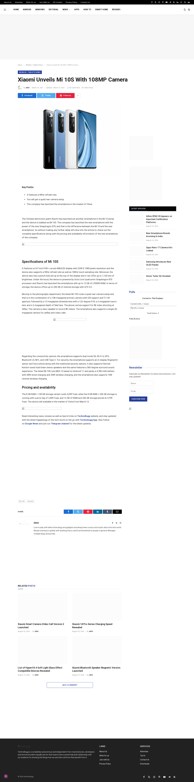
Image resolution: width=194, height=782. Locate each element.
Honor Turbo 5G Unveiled (158, 276)
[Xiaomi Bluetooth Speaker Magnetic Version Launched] (97, 650)
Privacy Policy (71, 2)
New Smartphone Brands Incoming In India (158, 235)
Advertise (19, 2)
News (65, 9)
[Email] (8, 214)
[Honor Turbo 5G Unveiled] (136, 279)
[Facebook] (8, 191)
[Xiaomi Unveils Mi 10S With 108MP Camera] (70, 176)
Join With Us (44, 2)
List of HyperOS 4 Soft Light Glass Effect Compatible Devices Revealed (40, 669)
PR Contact (57, 2)
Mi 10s (21, 501)
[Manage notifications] (6, 776)
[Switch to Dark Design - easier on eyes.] (184, 9)
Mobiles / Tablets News (30, 72)
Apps (76, 9)
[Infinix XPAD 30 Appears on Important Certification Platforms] (136, 220)
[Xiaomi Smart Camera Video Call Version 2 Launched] (42, 607)
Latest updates (138, 209)
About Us (7, 2)
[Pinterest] (8, 208)
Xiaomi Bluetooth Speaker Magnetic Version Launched (96, 669)
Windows (40, 9)
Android (27, 9)
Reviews (116, 9)
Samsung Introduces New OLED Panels (158, 263)
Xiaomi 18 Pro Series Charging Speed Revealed (92, 626)
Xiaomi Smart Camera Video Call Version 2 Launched (41, 626)
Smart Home (101, 9)
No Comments (74, 88)
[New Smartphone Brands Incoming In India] (136, 237)
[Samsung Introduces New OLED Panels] (136, 265)
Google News (31, 423)
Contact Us (85, 2)
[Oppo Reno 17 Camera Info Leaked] (136, 251)
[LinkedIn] (8, 202)
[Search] (189, 10)
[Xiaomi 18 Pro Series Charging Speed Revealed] (97, 607)
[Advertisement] (97, 36)
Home (16, 9)
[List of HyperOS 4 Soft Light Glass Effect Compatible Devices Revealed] (42, 650)
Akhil (27, 88)
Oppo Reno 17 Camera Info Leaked (159, 249)
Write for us (31, 2)
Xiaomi (30, 501)
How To (87, 9)
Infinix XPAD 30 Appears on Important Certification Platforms (159, 219)
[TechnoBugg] (5, 9)
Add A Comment (69, 685)
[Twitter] (8, 196)
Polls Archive (134, 319)
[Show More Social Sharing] (78, 95)
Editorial (54, 9)
